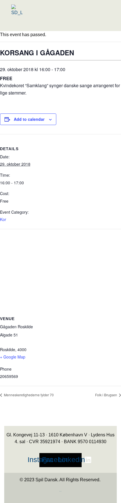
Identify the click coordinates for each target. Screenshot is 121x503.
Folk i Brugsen (106, 394)
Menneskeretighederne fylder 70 (28, 394)
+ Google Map (12, 357)
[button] (45, 26)
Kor (3, 219)
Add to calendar (29, 119)
